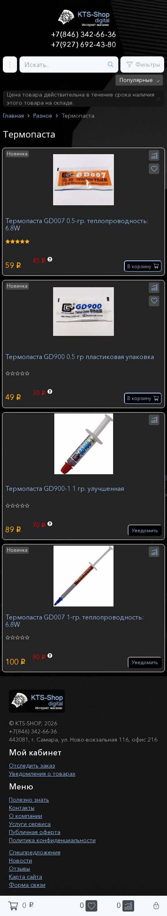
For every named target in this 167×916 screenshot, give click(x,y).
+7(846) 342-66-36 (83, 34)
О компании (25, 815)
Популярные (136, 80)
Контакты (21, 807)
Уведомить (145, 530)
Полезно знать (29, 799)
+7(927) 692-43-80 (83, 44)
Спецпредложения (34, 852)
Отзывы (19, 868)
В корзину (139, 266)
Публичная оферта (34, 832)
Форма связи (27, 884)
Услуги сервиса (30, 824)
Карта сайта (25, 876)
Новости (20, 860)
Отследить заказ (32, 765)
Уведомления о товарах (42, 773)
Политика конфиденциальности (52, 840)
